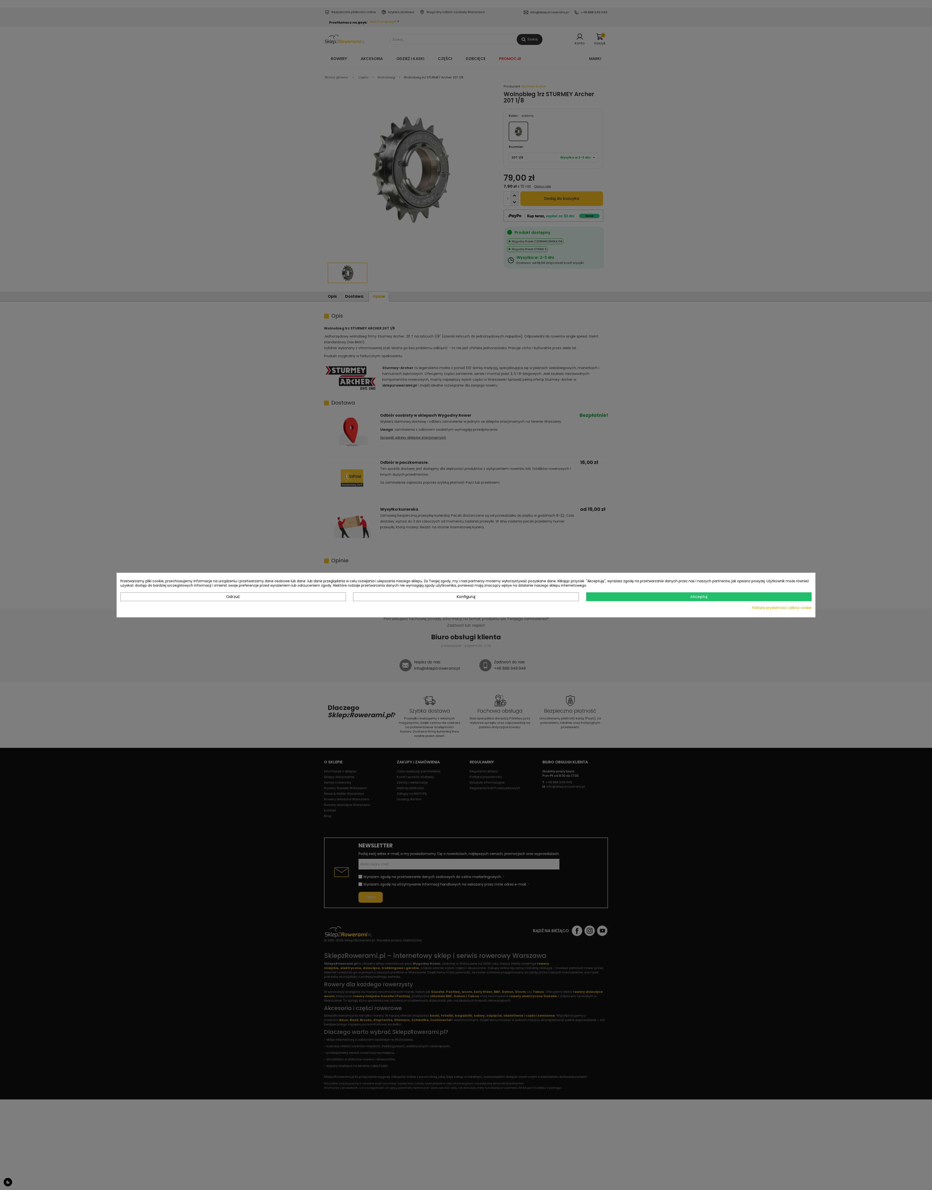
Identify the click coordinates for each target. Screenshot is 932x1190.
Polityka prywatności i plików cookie (782, 608)
